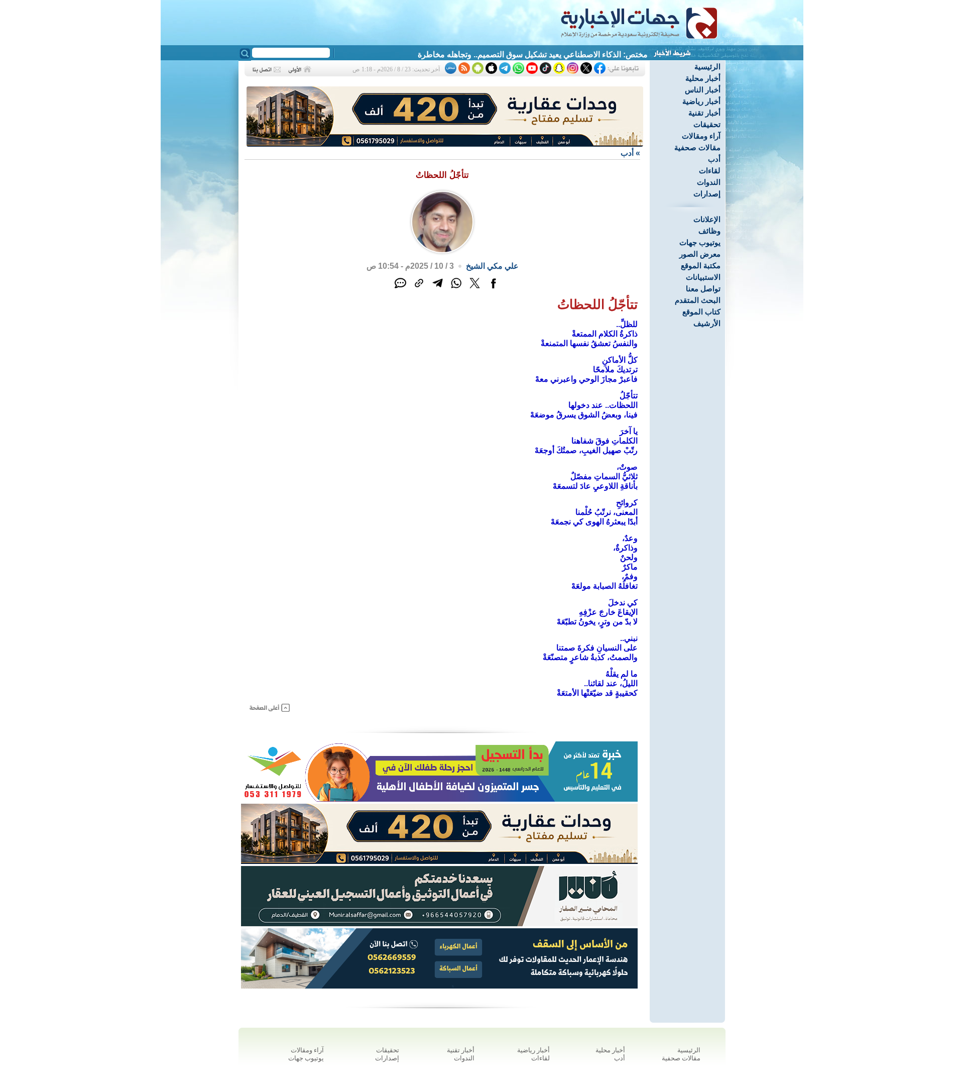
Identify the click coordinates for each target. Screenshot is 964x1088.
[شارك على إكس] (474, 288)
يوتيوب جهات (699, 242)
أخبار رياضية (701, 101)
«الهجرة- (633, 54)
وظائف (709, 231)
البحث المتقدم (697, 300)
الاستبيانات (703, 277)
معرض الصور (699, 254)
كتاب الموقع (701, 311)
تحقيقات (706, 124)
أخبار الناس (702, 89)
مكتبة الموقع (700, 265)
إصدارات (706, 193)
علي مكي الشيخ (492, 266)
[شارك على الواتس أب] (456, 288)
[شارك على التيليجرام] (437, 288)
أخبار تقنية (704, 112)
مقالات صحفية (697, 147)
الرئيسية (707, 66)
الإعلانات (706, 219)
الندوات (708, 182)
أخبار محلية (702, 78)
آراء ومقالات (701, 136)
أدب (714, 159)
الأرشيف (706, 323)
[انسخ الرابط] (419, 288)
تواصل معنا (703, 288)
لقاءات (709, 170)
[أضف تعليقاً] (400, 288)
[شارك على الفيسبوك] (493, 288)
